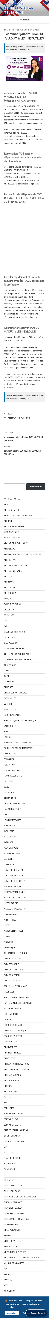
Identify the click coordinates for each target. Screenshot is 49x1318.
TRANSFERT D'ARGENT (14, 1208)
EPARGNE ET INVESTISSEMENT (17, 742)
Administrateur (32, 30)
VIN (5, 1268)
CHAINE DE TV (10, 637)
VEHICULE (8, 1235)
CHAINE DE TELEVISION (14, 631)
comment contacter (15, 93)
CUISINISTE (9, 681)
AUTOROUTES (10, 593)
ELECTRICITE (10, 709)
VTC (6, 1285)
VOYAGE (7, 1274)
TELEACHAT (9, 1180)
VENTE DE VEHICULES (13, 1241)
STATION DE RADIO (12, 1158)
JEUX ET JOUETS (11, 848)
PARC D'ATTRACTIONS (13, 969)
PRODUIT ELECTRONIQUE (15, 1030)
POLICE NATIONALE (12, 1008)
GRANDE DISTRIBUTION (14, 803)
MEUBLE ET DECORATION (15, 908)
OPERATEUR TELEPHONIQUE (16, 953)
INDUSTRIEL (9, 831)
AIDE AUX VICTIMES (13, 537)
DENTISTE (8, 687)
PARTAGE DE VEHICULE (14, 980)
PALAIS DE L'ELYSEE (12, 958)
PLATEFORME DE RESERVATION (18, 1003)
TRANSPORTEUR (11, 1224)
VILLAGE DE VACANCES (14, 1263)
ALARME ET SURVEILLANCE (16, 543)
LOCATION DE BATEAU (14, 870)
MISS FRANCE (10, 920)
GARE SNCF (9, 792)
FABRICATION (10, 753)
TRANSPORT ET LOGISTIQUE (16, 1219)
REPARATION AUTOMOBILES (16, 1069)
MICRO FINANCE (11, 914)
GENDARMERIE (10, 798)
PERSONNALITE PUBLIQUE (15, 986)
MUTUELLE (8, 942)
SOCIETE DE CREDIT (13, 1135)
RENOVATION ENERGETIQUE (16, 1064)
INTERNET (8, 842)
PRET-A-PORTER (11, 1014)
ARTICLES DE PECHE (13, 571)
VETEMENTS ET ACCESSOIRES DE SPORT (22, 1257)
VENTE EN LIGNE (11, 1246)
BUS (5, 620)
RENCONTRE (9, 1058)
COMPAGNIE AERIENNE (14, 648)
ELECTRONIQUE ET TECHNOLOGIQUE (20, 720)
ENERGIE (8, 737)
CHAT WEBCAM (10, 643)
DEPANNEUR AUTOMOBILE (15, 692)
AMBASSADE (9, 548)
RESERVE (8, 1086)
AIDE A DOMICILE (11, 532)
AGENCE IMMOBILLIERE (14, 526)
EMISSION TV (10, 726)
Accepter (11, 1313)
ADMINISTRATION (12, 510)
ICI (37, 317)
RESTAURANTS (10, 1091)
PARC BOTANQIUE (11, 964)
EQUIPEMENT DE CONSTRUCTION (18, 748)
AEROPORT (9, 521)
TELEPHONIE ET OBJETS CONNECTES (20, 1196)
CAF (5, 626)
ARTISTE (8, 576)
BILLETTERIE (10, 609)
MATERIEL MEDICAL (12, 886)
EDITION (8, 704)
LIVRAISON (9, 864)
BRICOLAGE (9, 615)
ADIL (6, 504)
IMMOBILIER (9, 825)
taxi (21, 119)
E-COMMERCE (10, 698)
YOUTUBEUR (9, 1291)
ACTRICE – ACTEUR (12, 499)
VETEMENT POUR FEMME (15, 1252)
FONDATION (9, 759)
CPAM (6, 670)
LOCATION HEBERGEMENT (15, 881)
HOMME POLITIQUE (12, 809)
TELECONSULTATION (13, 1185)
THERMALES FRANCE (13, 1202)
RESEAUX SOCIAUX (12, 1075)
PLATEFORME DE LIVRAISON (16, 997)
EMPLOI (7, 731)
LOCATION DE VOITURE (14, 875)
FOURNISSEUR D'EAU (13, 775)
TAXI (10, 414)
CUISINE (7, 676)
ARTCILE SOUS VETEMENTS (16, 565)
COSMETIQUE (10, 665)
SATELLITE (9, 1097)
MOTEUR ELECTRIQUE (13, 931)
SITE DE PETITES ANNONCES (17, 1130)
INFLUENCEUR (10, 836)
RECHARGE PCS (10, 1047)
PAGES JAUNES (14, 377)
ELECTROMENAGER (12, 715)
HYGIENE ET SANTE (12, 820)
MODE (6, 925)
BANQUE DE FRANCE (13, 604)
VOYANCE (8, 1279)
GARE (6, 787)
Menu (26, 20)
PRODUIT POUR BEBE (13, 1036)
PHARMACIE (9, 991)
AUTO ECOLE (9, 587)
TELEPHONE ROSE (12, 1191)
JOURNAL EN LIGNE (12, 853)
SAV (5, 1102)
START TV (8, 1152)
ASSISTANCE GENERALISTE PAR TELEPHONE (18, 8)
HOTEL (7, 814)
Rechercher (35, 486)
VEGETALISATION (12, 1230)
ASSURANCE (9, 582)
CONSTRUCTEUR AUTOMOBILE (17, 659)
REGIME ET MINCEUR (13, 1052)
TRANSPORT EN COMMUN (15, 1213)
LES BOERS (9, 859)
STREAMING (9, 1163)
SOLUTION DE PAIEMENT (15, 1141)
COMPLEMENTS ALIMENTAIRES (17, 654)
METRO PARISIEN (11, 903)
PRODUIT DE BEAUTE (13, 1025)
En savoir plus (23, 49)
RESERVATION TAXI (16, 418)
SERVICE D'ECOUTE (12, 1125)
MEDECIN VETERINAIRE (14, 892)
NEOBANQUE (9, 947)
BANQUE (7, 598)
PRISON (7, 1019)
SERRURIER (9, 1108)
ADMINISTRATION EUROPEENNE (18, 515)
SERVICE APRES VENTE (14, 1113)
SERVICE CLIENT (11, 1119)
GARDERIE (8, 781)
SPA (5, 1147)
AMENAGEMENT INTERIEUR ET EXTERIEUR (23, 554)
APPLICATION (10, 560)
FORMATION (9, 764)
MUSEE (7, 936)
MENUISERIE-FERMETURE (15, 897)
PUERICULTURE (10, 1041)
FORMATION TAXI (12, 770)
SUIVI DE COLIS (11, 1169)
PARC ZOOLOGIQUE (12, 975)
